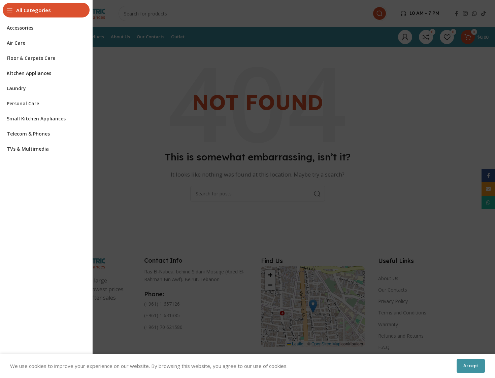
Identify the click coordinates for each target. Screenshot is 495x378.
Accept (470, 366)
